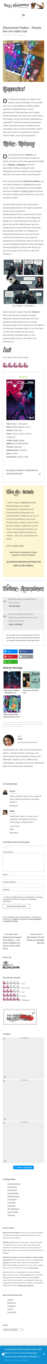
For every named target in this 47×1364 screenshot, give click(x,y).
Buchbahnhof (12, 1190)
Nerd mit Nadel (14, 606)
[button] (10, 651)
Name (6, 874)
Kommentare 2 (22, 35)
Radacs (11, 724)
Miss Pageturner (13, 1209)
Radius (15, 724)
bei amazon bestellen (15, 470)
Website (6, 890)
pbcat (12, 791)
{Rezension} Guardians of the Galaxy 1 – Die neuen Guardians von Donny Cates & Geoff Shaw (12, 941)
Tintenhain (11, 1215)
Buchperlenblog (13, 1193)
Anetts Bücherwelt (13, 1184)
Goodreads (11, 1306)
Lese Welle (11, 1203)
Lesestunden (12, 1199)
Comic (10, 722)
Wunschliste (34, 1268)
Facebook (16, 555)
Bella (15, 35)
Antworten (13, 806)
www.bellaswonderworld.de (27, 742)
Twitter (23, 555)
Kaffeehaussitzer (13, 1196)
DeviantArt (25, 552)
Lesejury (10, 1309)
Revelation (29, 724)
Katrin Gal (5, 724)
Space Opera (10, 726)
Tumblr (33, 552)
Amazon (10, 1300)
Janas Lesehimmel (15, 624)
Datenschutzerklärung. (26, 1285)
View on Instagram (24, 1167)
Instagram (31, 555)
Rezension (35, 724)
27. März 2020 (7, 35)
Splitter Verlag (27, 191)
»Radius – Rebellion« (17, 165)
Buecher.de (11, 1303)
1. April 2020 (13, 813)
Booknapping (12, 1187)
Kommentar (8, 852)
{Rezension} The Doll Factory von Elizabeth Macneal (35, 938)
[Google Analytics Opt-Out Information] (3, 1355)
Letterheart (11, 1206)
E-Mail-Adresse (10, 882)
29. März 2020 (13, 793)
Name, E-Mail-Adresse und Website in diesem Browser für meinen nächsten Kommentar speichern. (23, 899)
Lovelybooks (11, 1312)
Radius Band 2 (22, 724)
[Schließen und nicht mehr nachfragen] (44, 1355)
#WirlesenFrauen (23, 722)
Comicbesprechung (38, 722)
